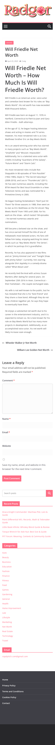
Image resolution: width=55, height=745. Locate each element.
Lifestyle (6, 617)
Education (7, 566)
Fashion (6, 571)
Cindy (24, 61)
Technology (7, 636)
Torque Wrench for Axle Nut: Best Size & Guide (24, 531)
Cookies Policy (9, 697)
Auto (4, 552)
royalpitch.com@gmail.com (15, 656)
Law (4, 612)
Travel (5, 640)
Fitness (5, 580)
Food (4, 585)
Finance (6, 576)
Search (49, 493)
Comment (8, 380)
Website (6, 445)
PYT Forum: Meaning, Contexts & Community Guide (26, 536)
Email (6, 432)
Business (6, 562)
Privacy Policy (9, 685)
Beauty (5, 557)
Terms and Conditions (13, 691)
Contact (6, 703)
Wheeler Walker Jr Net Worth (21, 342)
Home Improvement (11, 608)
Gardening (7, 594)
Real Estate (7, 631)
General (9, 43)
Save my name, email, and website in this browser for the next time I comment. (24, 467)
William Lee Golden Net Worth (33, 349)
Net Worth (7, 626)
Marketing (7, 622)
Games (5, 589)
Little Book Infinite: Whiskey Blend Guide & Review (26, 527)
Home (5, 679)
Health (5, 603)
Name (6, 418)
